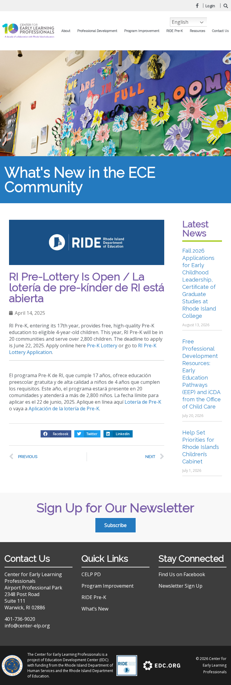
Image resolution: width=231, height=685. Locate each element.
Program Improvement (108, 585)
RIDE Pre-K (94, 597)
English (180, 22)
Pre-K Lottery (102, 345)
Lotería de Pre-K (143, 402)
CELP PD (91, 574)
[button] (56, 434)
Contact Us (220, 31)
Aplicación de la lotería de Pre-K (64, 408)
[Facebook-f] (197, 5)
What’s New (95, 608)
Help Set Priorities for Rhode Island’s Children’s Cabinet (200, 447)
